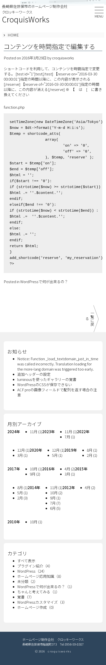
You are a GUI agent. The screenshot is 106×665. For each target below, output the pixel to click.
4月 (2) (70, 468)
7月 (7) (55, 503)
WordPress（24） (32, 571)
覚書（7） (25, 596)
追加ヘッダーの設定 (34, 374)
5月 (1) (57, 455)
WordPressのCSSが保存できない (44, 384)
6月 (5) (55, 508)
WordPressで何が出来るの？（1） (45, 586)
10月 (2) (56, 492)
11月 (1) (36, 431)
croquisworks (63, 57)
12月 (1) (23, 450)
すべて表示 (26, 560)
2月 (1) (92, 455)
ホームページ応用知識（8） (40, 576)
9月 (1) (55, 497)
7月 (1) (70, 436)
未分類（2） (27, 581)
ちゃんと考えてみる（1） (38, 591)
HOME (13, 34)
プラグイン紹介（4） (35, 565)
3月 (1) (22, 455)
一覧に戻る (90, 318)
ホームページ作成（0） (36, 607)
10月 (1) (36, 468)
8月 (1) (92, 450)
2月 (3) (22, 497)
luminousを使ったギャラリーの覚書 (46, 379)
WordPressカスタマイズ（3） (42, 602)
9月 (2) (35, 474)
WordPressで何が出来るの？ (44, 281)
